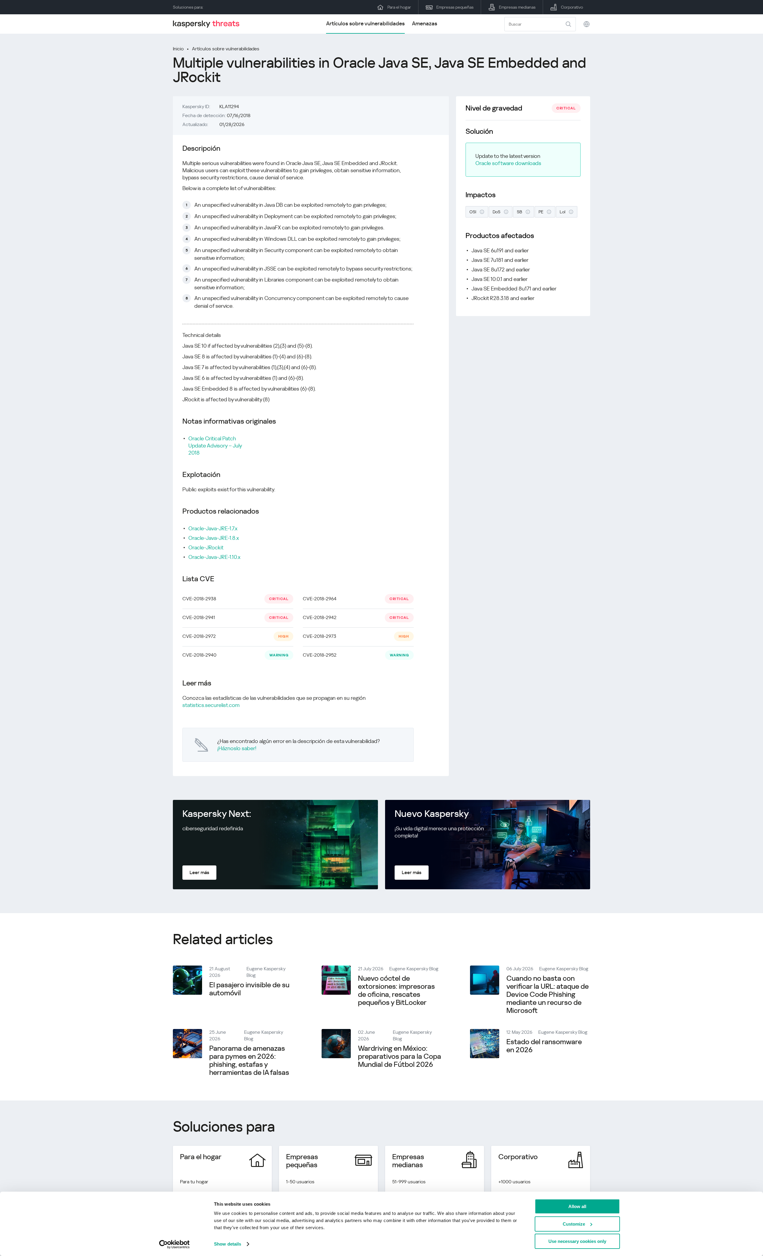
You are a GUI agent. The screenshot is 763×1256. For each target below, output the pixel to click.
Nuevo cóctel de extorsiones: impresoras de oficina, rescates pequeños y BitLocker (396, 990)
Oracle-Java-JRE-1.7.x (213, 528)
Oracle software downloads (508, 163)
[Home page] (208, 24)
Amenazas (424, 23)
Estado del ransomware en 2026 (544, 1046)
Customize (574, 1224)
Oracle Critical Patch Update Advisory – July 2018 (215, 445)
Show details (227, 1243)
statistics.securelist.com (211, 705)
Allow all (577, 1206)
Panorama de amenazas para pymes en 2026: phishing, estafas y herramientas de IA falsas (249, 1060)
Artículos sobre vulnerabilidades (365, 23)
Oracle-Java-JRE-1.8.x (213, 538)
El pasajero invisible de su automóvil (249, 989)
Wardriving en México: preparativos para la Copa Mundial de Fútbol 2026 (399, 1056)
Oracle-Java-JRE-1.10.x (214, 557)
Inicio (178, 49)
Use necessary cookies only (577, 1241)
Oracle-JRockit (206, 547)
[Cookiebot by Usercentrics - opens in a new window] (174, 1244)
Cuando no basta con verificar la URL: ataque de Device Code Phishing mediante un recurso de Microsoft (547, 994)
